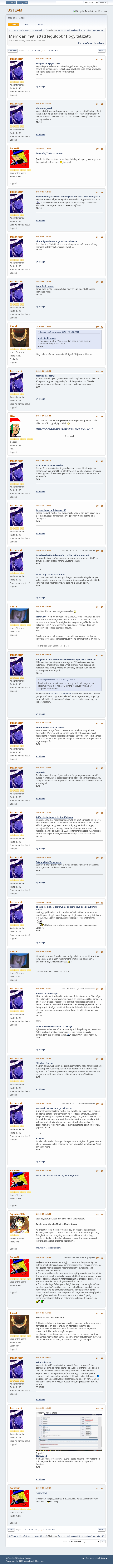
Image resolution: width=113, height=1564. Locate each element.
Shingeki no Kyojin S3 (46, 63)
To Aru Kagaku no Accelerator (50, 574)
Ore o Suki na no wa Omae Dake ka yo (54, 1026)
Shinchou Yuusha (44, 1063)
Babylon (40, 1138)
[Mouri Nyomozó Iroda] (11, 1245)
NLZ (12, 415)
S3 (50, 1362)
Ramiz (60, 30)
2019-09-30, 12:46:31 (43, 236)
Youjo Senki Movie (45, 286)
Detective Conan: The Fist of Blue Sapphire (57, 1175)
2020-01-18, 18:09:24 (43, 655)
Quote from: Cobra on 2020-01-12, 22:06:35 (57, 679)
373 (48, 50)
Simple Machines (25, 1558)
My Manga (40, 86)
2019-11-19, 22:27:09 (43, 460)
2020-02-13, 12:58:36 (43, 989)
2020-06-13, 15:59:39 (43, 1488)
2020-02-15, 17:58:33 (43, 1058)
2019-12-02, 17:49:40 (43, 505)
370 (34, 50)
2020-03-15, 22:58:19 (43, 1170)
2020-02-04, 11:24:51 (43, 812)
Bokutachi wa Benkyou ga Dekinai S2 (54, 1108)
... (31, 50)
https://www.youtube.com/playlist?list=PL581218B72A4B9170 (64, 429)
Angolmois (41, 1493)
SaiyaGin (15, 148)
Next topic (99, 43)
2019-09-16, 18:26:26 (43, 192)
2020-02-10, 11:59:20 (43, 902)
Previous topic (85, 43)
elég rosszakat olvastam (60, 693)
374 (52, 50)
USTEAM (14, 10)
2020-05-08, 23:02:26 (43, 1358)
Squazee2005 (17, 1214)
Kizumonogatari (44, 108)
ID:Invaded (41, 1456)
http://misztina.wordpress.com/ (48, 1248)
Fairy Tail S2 (41, 1362)
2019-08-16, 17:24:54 (43, 59)
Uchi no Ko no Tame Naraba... (50, 465)
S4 (59, 63)
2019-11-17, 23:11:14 (43, 416)
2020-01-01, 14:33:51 (43, 550)
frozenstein (16, 58)
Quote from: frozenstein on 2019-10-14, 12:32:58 (59, 332)
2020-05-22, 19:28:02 (43, 1408)
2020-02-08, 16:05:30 (43, 857)
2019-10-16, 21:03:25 (43, 326)
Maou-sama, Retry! (45, 375)
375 (56, 50)
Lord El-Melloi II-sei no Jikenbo (50, 727)
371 (38, 50)
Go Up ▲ (103, 1558)
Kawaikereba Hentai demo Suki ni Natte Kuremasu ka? (62, 555)
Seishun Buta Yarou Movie (49, 862)
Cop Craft (40, 772)
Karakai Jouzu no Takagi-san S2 (51, 510)
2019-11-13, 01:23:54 (43, 371)
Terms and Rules (92, 1558)
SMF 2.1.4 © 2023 (12, 1558)
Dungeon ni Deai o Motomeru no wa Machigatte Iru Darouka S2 (67, 659)
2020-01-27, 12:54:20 (43, 723)
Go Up (11, 1529)
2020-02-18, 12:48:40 (43, 1103)
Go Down (12, 51)
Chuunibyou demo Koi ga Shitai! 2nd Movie (56, 241)
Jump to (66, 1541)
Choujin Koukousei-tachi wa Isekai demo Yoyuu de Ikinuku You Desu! (66, 908)
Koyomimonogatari (45, 196)
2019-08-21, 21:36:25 (43, 103)
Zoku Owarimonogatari (88, 196)
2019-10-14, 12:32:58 (43, 281)
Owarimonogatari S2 (66, 196)
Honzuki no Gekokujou (47, 993)
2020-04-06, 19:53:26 (43, 1313)
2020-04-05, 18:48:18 (43, 1257)
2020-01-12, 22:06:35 (43, 606)
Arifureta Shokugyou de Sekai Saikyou (54, 817)
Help (82, 1558)
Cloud (13, 326)
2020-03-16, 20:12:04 (43, 1214)
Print (101, 51)
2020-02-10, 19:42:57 (43, 951)
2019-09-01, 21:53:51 (43, 148)
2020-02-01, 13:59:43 (43, 767)
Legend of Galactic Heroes (49, 153)
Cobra (13, 606)
